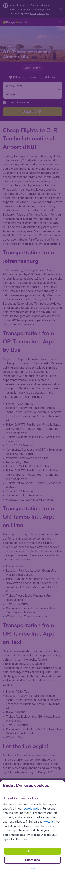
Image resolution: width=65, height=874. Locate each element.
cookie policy (32, 808)
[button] (33, 868)
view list (49, 821)
